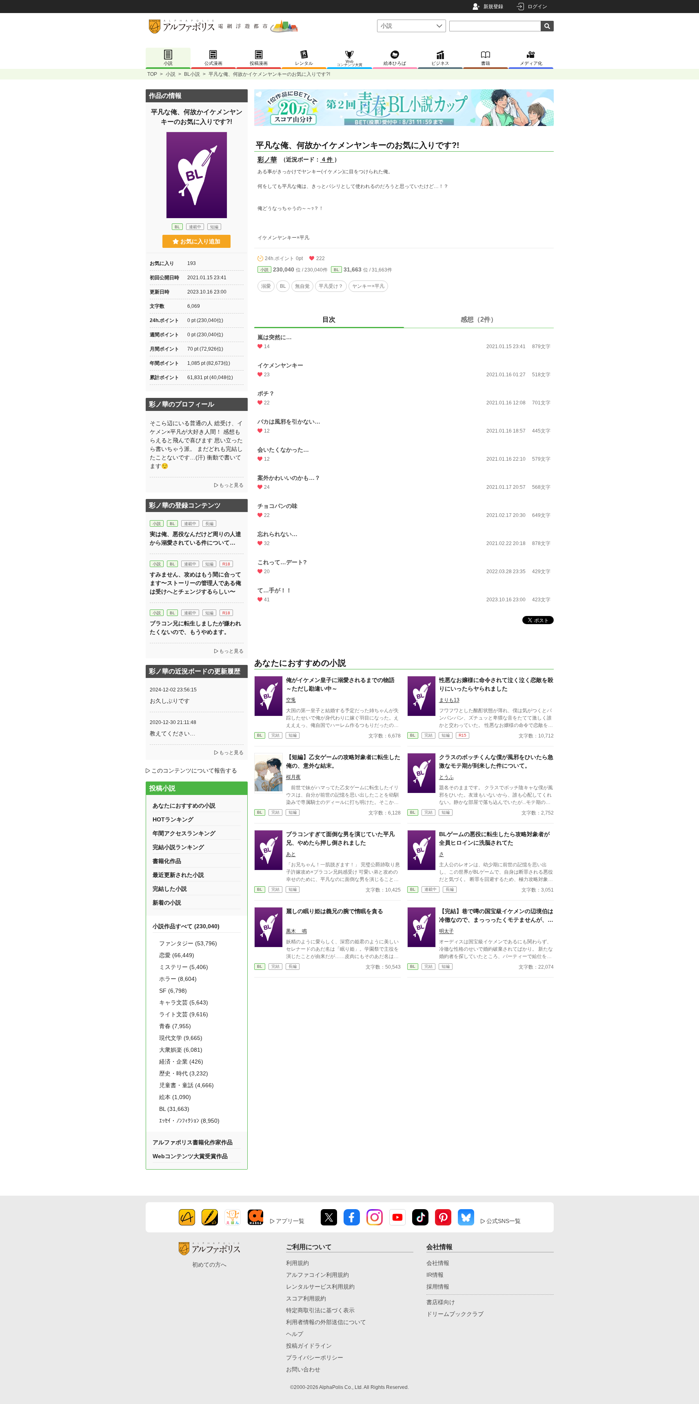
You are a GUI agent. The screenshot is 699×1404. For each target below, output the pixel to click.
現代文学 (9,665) (180, 1038)
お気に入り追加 (200, 241)
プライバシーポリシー (314, 1357)
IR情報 (435, 1275)
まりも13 (449, 700)
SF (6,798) (173, 990)
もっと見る (231, 485)
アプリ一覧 (290, 1221)
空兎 (291, 700)
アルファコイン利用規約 (317, 1275)
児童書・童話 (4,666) (186, 1085)
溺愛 (266, 286)
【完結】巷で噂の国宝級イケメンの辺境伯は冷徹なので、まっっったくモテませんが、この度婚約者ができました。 (496, 920)
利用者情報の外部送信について (326, 1322)
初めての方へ (209, 1264)
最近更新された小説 (178, 875)
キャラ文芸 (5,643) (183, 1002)
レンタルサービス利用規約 (320, 1286)
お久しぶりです (170, 701)
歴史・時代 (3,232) (183, 1073)
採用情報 (437, 1286)
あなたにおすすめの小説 (184, 805)
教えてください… (172, 733)
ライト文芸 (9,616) (183, 1014)
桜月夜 (293, 777)
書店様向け (440, 1302)
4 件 (327, 159)
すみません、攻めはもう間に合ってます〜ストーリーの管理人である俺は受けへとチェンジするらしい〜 (195, 583)
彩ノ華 (267, 159)
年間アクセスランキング (184, 833)
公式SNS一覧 (503, 1221)
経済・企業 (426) (181, 1061)
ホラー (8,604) (178, 979)
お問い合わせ (303, 1369)
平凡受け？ (331, 286)
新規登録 (493, 6)
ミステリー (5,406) (183, 967)
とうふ (446, 777)
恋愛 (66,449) (176, 955)
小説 (170, 74)
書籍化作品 (167, 861)
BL (336, 269)
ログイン (537, 6)
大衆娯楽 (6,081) (180, 1049)
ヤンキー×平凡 (368, 286)
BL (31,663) (174, 1109)
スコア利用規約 (306, 1298)
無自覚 (302, 286)
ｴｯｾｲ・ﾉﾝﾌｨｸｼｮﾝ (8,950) (189, 1120)
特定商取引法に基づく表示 (320, 1310)
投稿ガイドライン (309, 1345)
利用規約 (297, 1263)
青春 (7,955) (175, 1026)
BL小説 (192, 74)
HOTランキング (173, 819)
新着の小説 (167, 902)
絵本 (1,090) (175, 1097)
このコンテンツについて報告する (194, 770)
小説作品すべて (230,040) (186, 926)
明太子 (446, 931)
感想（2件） (479, 319)
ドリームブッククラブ (455, 1314)
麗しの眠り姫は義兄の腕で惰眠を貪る (334, 911)
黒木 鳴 (296, 931)
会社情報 (437, 1263)
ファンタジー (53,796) (188, 943)
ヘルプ (294, 1334)
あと (291, 854)
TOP (152, 74)
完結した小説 (170, 888)
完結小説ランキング (178, 847)
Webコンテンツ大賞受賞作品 (190, 1156)
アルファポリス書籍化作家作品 (193, 1142)
